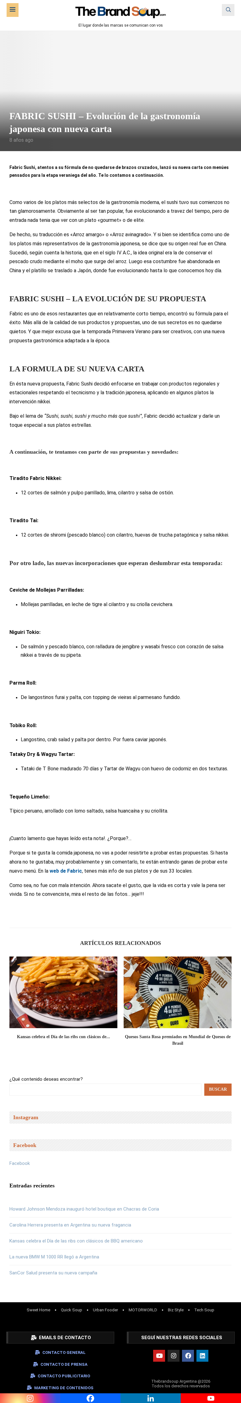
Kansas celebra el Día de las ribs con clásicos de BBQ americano (76, 1241)
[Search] (228, 10)
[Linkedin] (202, 1356)
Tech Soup (204, 1310)
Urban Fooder (105, 1310)
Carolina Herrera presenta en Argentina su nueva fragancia (70, 1225)
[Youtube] (159, 1356)
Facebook (19, 1163)
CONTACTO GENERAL (64, 1352)
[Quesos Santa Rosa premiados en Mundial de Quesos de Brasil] (178, 992)
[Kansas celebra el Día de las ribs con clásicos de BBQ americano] (63, 992)
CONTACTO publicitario (64, 1376)
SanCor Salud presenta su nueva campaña (53, 1273)
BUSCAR (218, 1089)
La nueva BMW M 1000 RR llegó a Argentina (54, 1257)
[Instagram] (173, 1356)
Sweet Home (38, 1310)
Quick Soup (71, 1310)
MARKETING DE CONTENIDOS (64, 1387)
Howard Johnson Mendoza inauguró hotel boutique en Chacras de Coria (84, 1209)
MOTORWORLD (143, 1310)
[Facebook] (188, 1356)
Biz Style (176, 1310)
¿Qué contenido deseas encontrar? (46, 1079)
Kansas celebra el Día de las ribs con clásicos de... (63, 1036)
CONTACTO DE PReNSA (64, 1364)
